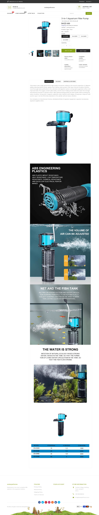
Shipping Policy (38, 492)
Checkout (81, 1)
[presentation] (29, 53)
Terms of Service (39, 494)
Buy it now (83, 50)
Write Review (73, 21)
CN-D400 (83, 36)
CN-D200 (65, 36)
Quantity (63, 42)
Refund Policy (38, 489)
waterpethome (49, 7)
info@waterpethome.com (82, 497)
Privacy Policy (38, 487)
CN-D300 (74, 36)
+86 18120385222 (79, 494)
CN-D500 (65, 40)
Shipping (63, 25)
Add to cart (68, 50)
